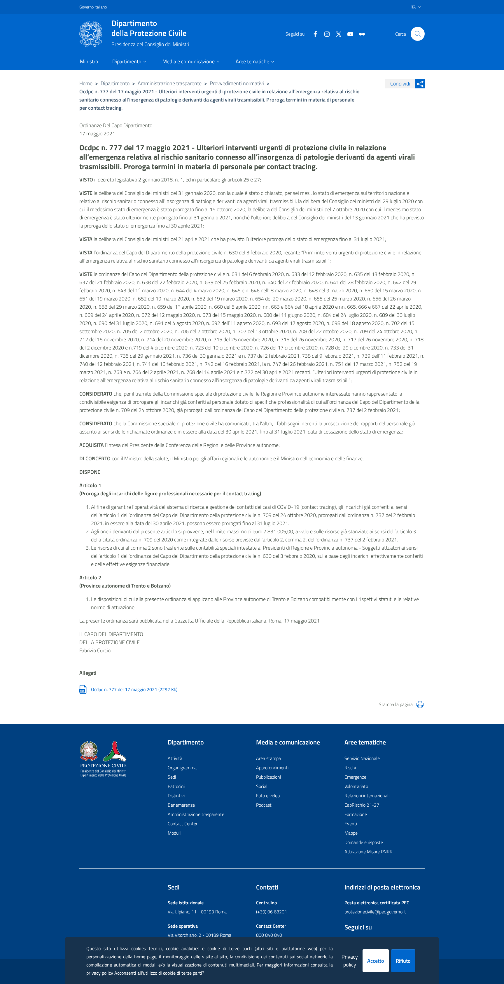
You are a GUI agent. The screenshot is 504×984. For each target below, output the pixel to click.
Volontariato (356, 786)
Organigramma (182, 767)
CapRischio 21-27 (361, 804)
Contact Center (182, 823)
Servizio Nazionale (362, 758)
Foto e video (268, 795)
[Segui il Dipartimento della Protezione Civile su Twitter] (336, 33)
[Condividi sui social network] (420, 83)
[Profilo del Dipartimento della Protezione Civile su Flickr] (359, 33)
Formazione (355, 814)
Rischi (350, 767)
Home (85, 83)
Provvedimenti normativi (237, 83)
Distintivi (176, 795)
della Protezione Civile (149, 28)
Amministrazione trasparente (170, 83)
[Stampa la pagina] (420, 704)
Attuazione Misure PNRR (368, 851)
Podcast (264, 804)
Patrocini (176, 786)
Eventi (350, 823)
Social (261, 786)
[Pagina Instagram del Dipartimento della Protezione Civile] (324, 33)
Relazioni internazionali (366, 795)
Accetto (375, 961)
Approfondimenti (272, 767)
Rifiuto (403, 961)
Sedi (172, 776)
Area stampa (268, 758)
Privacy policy (350, 961)
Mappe (351, 832)
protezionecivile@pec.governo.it (375, 911)
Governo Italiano (93, 7)
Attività (175, 758)
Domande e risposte (363, 842)
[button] (418, 34)
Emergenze (355, 776)
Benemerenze (181, 804)
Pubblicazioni (268, 776)
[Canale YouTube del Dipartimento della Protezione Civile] (348, 33)
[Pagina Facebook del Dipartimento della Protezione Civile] (313, 33)
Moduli (174, 832)
